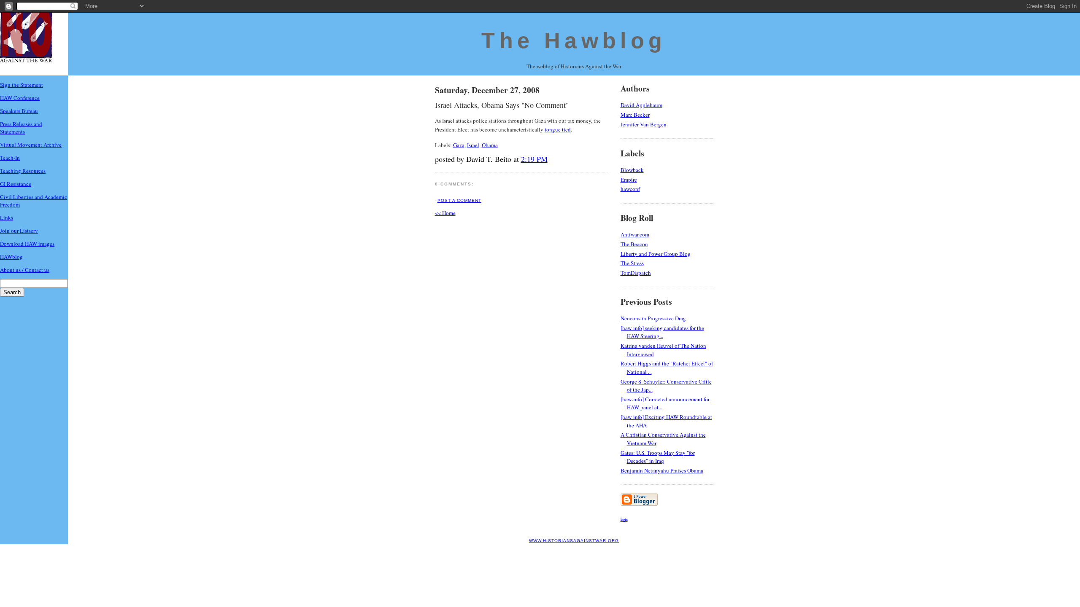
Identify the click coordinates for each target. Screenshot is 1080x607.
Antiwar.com (635, 234)
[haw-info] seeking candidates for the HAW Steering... (662, 332)
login (624, 519)
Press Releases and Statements (21, 127)
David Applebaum (641, 105)
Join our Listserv (19, 230)
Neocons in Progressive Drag (653, 318)
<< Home (445, 213)
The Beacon (634, 244)
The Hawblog (573, 40)
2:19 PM (534, 159)
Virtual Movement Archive (31, 144)
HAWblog (11, 257)
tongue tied (558, 129)
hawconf (630, 189)
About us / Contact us (24, 270)
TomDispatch (636, 273)
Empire (629, 179)
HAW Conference (20, 98)
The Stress (632, 263)
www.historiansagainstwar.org (574, 540)
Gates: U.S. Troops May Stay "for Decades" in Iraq (658, 457)
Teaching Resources (23, 171)
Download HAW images (27, 243)
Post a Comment (459, 200)
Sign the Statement (21, 85)
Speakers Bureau (19, 111)
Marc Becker (635, 114)
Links (6, 217)
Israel (473, 145)
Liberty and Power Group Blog (656, 254)
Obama (490, 145)
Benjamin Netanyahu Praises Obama (662, 470)
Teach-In (10, 157)
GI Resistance (15, 184)
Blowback (632, 170)
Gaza (458, 145)
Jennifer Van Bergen (644, 124)
